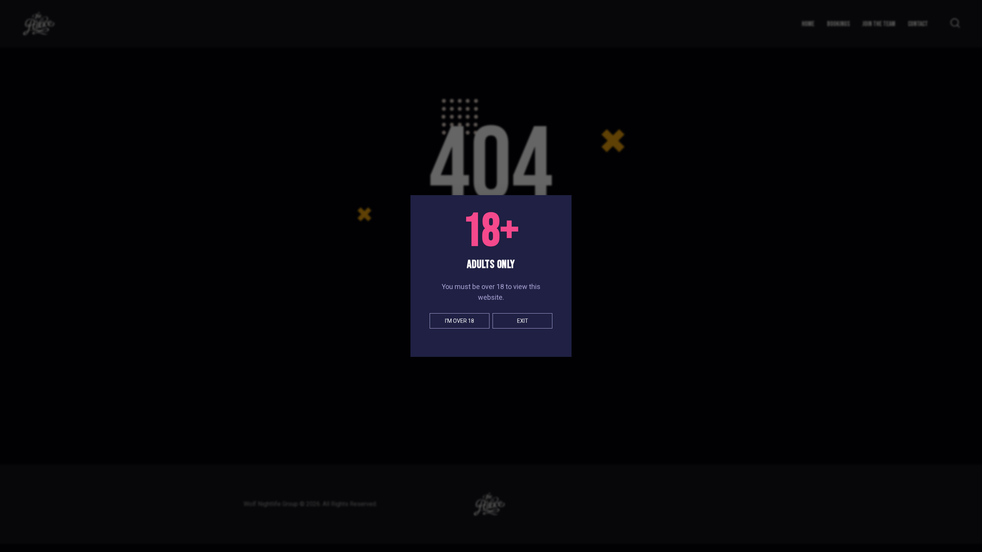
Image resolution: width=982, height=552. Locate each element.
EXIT (522, 321)
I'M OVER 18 (459, 321)
